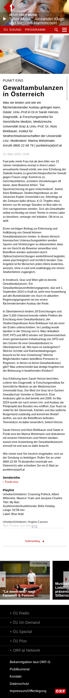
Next (66, 579)
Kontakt (15, 676)
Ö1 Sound (12, 29)
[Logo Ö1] (9, 7)
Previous (3, 579)
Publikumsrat (20, 669)
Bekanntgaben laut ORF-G (30, 662)
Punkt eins (11, 481)
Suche (56, 30)
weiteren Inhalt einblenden (34, 525)
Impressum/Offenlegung (28, 691)
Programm (35, 29)
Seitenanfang (32, 540)
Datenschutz (19, 683)
